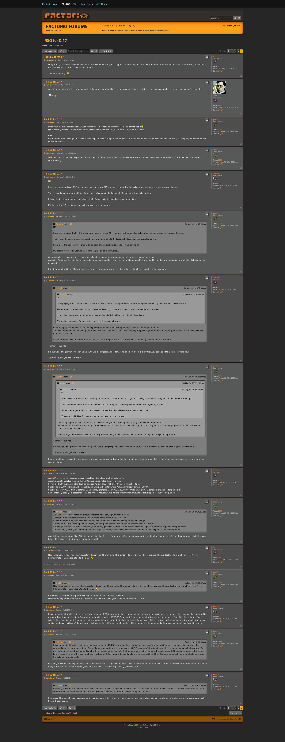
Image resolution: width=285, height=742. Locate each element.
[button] (228, 51)
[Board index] (67, 15)
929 (219, 557)
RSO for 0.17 (56, 40)
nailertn (216, 606)
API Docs (101, 4)
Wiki (75, 4)
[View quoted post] (71, 224)
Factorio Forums (67, 26)
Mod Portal (87, 4)
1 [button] (231, 51)
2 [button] (234, 51)
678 (219, 105)
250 (219, 184)
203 (219, 66)
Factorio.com (49, 4)
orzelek (56, 45)
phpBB (134, 725)
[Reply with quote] (207, 57)
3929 (220, 129)
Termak (215, 470)
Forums (65, 4)
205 (219, 480)
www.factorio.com (53, 30)
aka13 (215, 547)
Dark (62, 45)
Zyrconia (216, 173)
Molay (215, 56)
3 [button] (238, 51)
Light (215, 95)
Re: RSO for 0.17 (54, 56)
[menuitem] (121, 26)
